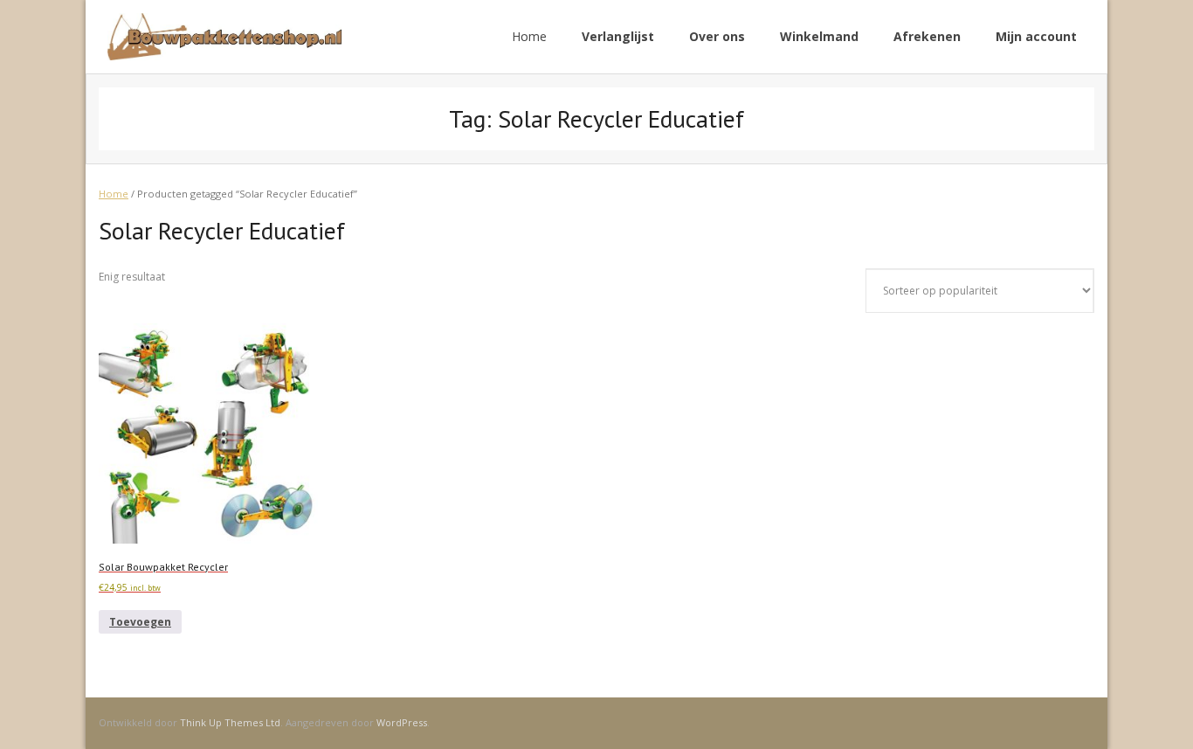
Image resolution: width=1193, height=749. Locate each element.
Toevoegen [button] (140, 621)
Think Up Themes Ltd (230, 722)
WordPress (401, 722)
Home (529, 36)
